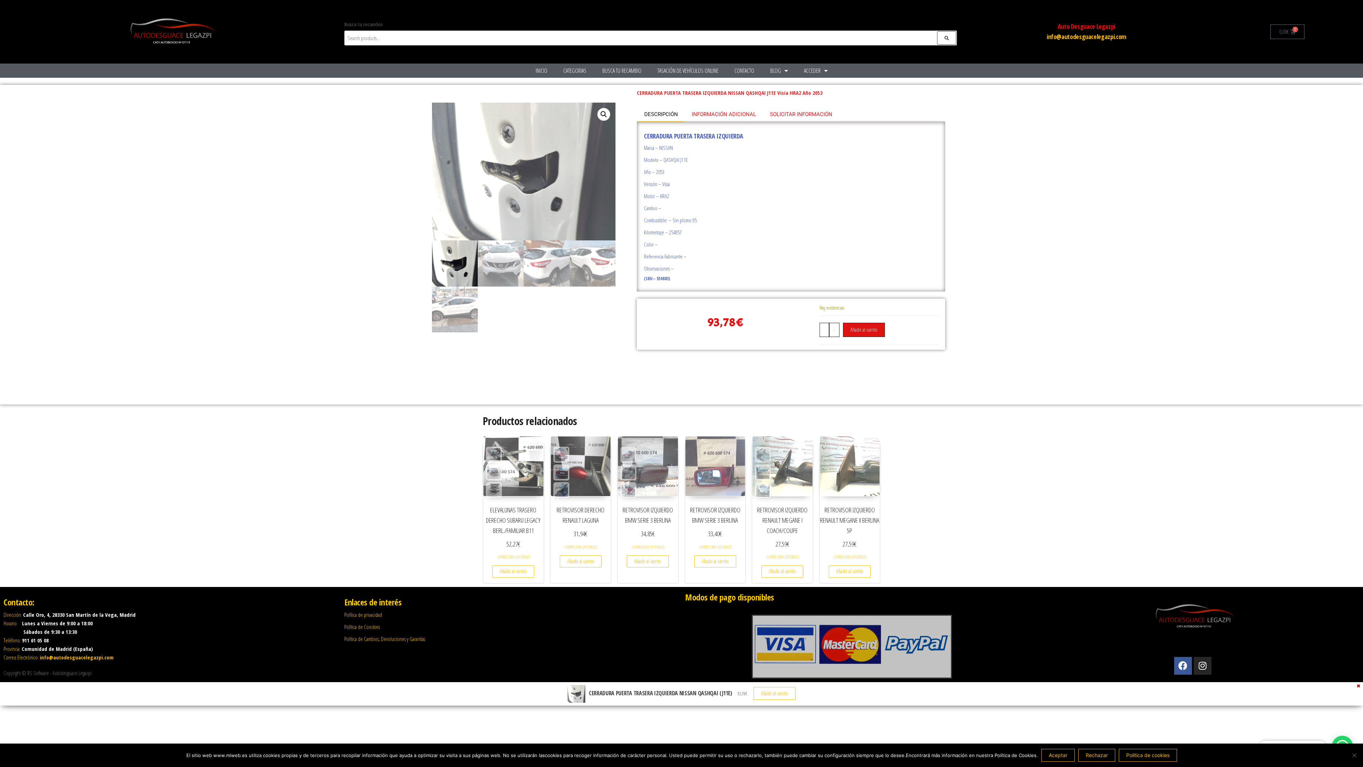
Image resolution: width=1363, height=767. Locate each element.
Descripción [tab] (661, 114)
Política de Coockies (362, 626)
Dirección (12, 614)
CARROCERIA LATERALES (514, 557)
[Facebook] (1183, 666)
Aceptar (1058, 755)
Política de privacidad (363, 614)
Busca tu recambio (621, 70)
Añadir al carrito (863, 329)
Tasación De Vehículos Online (687, 70)
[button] (603, 114)
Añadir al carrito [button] (513, 571)
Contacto (744, 70)
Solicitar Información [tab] (801, 114)
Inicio (541, 70)
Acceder (812, 70)
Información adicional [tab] (724, 114)
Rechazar (1097, 755)
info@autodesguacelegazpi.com (1086, 36)
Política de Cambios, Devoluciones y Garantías (384, 638)
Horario (10, 623)
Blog (775, 70)
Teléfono (12, 640)
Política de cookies (1148, 755)
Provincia (12, 648)
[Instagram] (1202, 666)
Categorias (574, 70)
